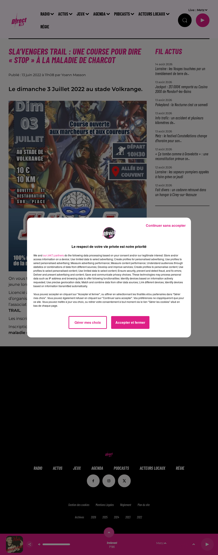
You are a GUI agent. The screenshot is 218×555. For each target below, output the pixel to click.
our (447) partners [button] (53, 255)
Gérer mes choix (88, 322)
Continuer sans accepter (166, 225)
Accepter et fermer (130, 322)
